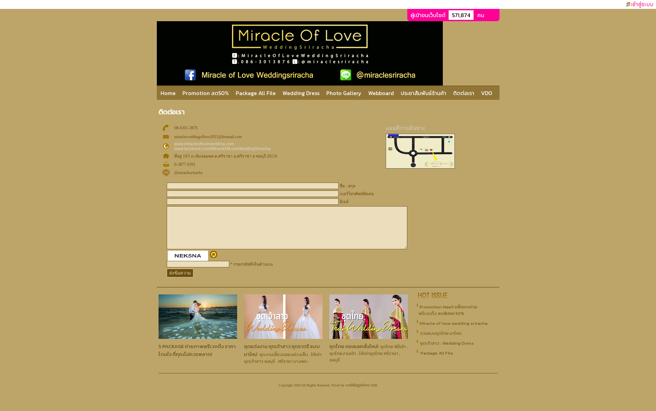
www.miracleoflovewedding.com (204, 144)
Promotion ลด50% (205, 93)
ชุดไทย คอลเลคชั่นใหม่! (353, 346)
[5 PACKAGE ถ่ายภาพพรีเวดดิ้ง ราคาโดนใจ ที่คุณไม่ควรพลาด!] (198, 337)
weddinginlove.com (361, 385)
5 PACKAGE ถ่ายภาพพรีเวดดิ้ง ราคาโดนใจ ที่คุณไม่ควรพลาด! (197, 350)
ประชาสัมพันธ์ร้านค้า (423, 93)
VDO (486, 93)
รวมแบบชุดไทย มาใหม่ (441, 333)
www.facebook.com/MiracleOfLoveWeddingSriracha (222, 148)
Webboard (381, 93)
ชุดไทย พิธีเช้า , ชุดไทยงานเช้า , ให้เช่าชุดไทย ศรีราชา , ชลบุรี (368, 353)
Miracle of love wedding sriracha (454, 323)
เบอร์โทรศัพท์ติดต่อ (357, 193)
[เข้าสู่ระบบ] (639, 4)
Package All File (256, 93)
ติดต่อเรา (463, 93)
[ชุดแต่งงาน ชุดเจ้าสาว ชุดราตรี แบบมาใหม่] (283, 337)
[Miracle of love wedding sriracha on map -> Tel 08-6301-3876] (420, 167)
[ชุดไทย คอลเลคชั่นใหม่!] (368, 337)
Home (168, 93)
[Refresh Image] (213, 256)
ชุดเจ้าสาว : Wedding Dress (447, 343)
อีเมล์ (344, 201)
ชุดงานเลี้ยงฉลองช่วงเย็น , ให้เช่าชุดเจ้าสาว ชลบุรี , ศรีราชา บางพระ (283, 357)
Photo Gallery (343, 93)
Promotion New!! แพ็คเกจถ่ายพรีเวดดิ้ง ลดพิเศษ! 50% (448, 310)
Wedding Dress (301, 93)
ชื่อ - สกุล (347, 186)
